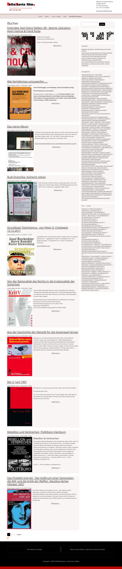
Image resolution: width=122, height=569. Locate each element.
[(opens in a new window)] (97, 36)
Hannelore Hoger (104, 124)
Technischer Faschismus (97, 184)
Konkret (84, 142)
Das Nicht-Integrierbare (88, 98)
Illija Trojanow (86, 132)
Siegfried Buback (99, 178)
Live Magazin (95, 147)
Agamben (84, 78)
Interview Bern (101, 132)
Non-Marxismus (96, 154)
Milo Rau (95, 152)
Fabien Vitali (85, 112)
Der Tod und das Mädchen (89, 224)
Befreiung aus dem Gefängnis (102, 88)
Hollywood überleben (101, 258)
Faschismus (92, 117)
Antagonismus (95, 81)
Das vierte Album (17, 126)
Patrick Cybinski (92, 157)
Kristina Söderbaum (87, 144)
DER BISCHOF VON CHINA (89, 214)
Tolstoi (97, 188)
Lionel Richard (86, 147)
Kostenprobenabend (96, 264)
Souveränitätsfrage (87, 179)
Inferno (93, 132)
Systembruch (85, 184)
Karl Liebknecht (86, 140)
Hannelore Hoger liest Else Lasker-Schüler (94, 251)
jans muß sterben (100, 259)
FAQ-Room (85, 117)
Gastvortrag (85, 122)
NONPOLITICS (107, 154)
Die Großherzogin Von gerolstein (91, 226)
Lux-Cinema (85, 149)
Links (64, 16)
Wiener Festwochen (87, 195)
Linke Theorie (106, 146)
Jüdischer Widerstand (88, 263)
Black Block (96, 91)
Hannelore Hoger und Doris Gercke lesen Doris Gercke (97, 253)
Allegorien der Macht (95, 78)
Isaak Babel (85, 134)
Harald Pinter (85, 256)
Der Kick (96, 217)
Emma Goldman (94, 105)
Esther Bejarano (94, 108)
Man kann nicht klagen (88, 268)
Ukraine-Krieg (104, 188)
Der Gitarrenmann (87, 217)
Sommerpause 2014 (103, 276)
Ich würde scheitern (87, 259)
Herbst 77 (95, 129)
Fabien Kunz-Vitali (100, 110)
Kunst (96, 144)
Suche (102, 24)
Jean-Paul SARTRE (87, 261)
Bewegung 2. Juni (86, 91)
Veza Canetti (85, 193)
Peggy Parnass (103, 157)
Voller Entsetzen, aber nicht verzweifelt (92, 285)
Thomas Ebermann (87, 186)
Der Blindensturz (103, 214)
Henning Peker (105, 127)
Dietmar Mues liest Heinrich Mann (91, 231)
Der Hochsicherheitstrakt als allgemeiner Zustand (96, 62)
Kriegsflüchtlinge (97, 142)
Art (110, 83)
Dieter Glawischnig (96, 102)
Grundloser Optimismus (89, 249)
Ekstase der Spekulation (88, 103)
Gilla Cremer (105, 122)
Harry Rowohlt (95, 256)
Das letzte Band (99, 212)
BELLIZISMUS (85, 90)
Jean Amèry (97, 261)
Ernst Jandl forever (87, 246)
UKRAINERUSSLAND (87, 190)
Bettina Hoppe (107, 90)
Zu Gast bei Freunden (101, 288)
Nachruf (102, 152)
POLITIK (96, 161)
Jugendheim (96, 135)
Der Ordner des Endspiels (89, 220)
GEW (98, 248)
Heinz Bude (85, 127)
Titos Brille (85, 281)
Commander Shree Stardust (99, 93)
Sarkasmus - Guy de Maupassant (91, 275)
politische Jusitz (104, 161)
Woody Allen (98, 195)
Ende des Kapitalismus (88, 107)
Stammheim (93, 181)
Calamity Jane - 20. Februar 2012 (91, 210)
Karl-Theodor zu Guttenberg (101, 139)
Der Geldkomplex (102, 215)
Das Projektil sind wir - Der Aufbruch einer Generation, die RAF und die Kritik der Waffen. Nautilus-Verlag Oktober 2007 (40, 481)
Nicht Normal (86, 271)
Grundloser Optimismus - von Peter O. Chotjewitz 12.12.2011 (37, 229)
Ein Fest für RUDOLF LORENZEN (91, 242)
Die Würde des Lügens (99, 232)
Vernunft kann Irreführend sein (91, 283)
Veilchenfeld (93, 281)
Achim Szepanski (104, 76)
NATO (107, 152)
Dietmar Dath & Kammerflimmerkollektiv (93, 229)
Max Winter (97, 151)
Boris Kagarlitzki (106, 91)
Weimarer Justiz (106, 193)
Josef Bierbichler (86, 135)
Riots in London (103, 169)
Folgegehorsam (102, 117)
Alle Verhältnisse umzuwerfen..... (27, 81)
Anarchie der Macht (87, 79)
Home (40, 16)
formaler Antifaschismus (89, 118)
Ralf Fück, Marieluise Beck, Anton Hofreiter (94, 168)
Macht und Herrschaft (96, 149)
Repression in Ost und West (89, 169)
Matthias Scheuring (87, 151)
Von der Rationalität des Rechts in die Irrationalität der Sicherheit (41, 283)
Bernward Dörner (96, 90)
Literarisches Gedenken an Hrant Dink (92, 266)
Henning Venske (106, 256)
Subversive (102, 181)
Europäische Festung (87, 110)
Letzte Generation (95, 146)
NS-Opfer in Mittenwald (88, 156)
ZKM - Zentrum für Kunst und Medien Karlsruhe (95, 198)
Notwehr (94, 271)
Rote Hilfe (98, 174)
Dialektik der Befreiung (103, 100)
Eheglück (100, 234)
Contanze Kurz (86, 95)
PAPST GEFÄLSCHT (103, 271)
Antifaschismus (103, 83)
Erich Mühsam (100, 107)
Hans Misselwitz (101, 125)
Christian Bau (85, 93)
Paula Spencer (86, 273)
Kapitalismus (99, 137)
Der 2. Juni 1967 (17, 382)
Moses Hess (99, 268)
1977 (96, 76)
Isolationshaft (94, 134)
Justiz (83, 137)
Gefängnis (97, 122)
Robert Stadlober (86, 171)
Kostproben (107, 264)
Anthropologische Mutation (89, 83)
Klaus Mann (85, 264)
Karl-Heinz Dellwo (87, 139)
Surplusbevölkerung (87, 183)
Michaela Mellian (86, 152)
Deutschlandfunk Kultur (88, 100)
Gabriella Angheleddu (98, 120)
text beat (108, 184)
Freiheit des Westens (103, 118)
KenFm (94, 140)
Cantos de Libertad (87, 212)
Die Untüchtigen (86, 232)
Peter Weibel (85, 159)
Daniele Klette (105, 95)
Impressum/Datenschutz (104, 11)
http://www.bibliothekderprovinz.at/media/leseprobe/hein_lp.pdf (55, 144)
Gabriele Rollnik (86, 120)
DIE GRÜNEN (85, 102)
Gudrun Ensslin (92, 124)
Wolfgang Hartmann (88, 288)
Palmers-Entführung (102, 156)
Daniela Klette (95, 95)
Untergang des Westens (104, 191)
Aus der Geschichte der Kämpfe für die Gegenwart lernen (42, 332)
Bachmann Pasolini (87, 88)
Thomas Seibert (98, 186)
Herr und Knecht (104, 129)
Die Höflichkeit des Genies (89, 227)
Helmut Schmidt (94, 127)
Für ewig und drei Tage (88, 248)
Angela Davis (85, 81)
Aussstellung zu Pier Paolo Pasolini (99, 86)
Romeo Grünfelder (87, 173)
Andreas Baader (98, 79)
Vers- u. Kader (56, 16)
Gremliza (84, 124)
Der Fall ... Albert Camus (89, 215)
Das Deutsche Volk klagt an (89, 96)
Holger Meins (85, 130)
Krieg (89, 142)
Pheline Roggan (95, 159)
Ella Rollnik (85, 105)
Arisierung (85, 209)
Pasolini (84, 157)
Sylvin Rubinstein (99, 183)
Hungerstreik (94, 130)
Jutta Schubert (90, 137)
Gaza (91, 122)
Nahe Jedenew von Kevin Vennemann (92, 270)
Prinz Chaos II (85, 166)
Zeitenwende (107, 195)
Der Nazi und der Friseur (89, 219)
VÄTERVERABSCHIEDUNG (89, 286)
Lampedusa (85, 146)
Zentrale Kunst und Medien (89, 196)
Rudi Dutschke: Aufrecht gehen (26, 177)
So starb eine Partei (87, 280)
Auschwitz (84, 86)
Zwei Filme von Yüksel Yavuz (90, 290)
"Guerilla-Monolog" (87, 74)
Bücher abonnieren (8, 538)
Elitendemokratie (102, 103)
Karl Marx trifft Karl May (103, 263)
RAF (92, 166)
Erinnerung (85, 108)
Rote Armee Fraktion (87, 174)
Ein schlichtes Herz (87, 244)
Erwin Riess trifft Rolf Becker (102, 246)
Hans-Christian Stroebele (89, 125)
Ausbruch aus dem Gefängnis (99, 85)
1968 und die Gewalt (87, 76)
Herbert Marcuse (86, 129)
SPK (104, 179)
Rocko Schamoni (97, 171)
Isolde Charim (103, 134)
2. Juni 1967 (97, 74)
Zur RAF (84, 200)
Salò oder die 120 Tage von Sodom (91, 176)
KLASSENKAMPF (102, 140)
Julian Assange (105, 135)
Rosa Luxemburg (99, 173)
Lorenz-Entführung (106, 147)
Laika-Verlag (103, 144)
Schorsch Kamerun (87, 178)
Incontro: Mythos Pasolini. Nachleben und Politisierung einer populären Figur (93, 59)
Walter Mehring (102, 286)
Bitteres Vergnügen (95, 209)
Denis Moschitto (101, 98)
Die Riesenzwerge (104, 227)
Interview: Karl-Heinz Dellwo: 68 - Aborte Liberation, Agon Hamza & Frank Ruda (39, 29)
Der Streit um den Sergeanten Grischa (92, 222)
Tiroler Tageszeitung (87, 188)
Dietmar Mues (107, 102)
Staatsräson (85, 181)
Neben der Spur (86, 154)
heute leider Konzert (87, 258)
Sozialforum (97, 179)
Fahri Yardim (94, 112)
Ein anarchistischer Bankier (89, 239)
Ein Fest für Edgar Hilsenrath (90, 241)
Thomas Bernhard (100, 280)
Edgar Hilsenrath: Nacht (88, 234)
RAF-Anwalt (99, 166)
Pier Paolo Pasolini (87, 161)
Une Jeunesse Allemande (89, 191)
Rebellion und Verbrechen (99, 273)
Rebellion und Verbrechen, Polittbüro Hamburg (36, 432)
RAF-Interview (108, 166)
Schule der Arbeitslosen (88, 276)
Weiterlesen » (57, 46)
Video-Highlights (95, 193)
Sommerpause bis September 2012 (92, 278)
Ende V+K (97, 244)
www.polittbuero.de (43, 246)
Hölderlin (102, 130)
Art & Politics (85, 85)
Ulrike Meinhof (99, 190)
